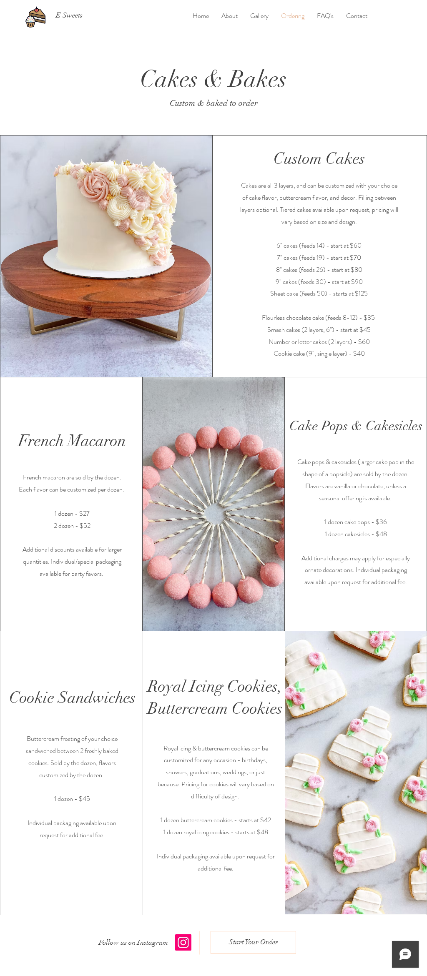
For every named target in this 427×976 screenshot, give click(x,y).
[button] (133, 942)
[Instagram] (183, 942)
